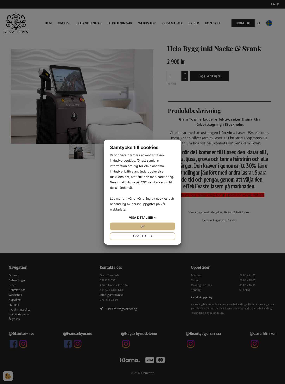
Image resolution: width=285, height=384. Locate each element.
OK (142, 226)
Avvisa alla (143, 236)
